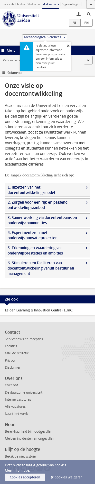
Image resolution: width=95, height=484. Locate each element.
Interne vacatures (18, 399)
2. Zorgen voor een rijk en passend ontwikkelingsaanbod (37, 205)
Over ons (11, 385)
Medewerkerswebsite (16, 60)
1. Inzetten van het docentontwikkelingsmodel (31, 190)
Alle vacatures (15, 406)
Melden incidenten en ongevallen (29, 438)
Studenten (34, 4)
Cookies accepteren (25, 477)
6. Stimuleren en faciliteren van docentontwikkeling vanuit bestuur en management (41, 268)
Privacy (10, 360)
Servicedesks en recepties (24, 339)
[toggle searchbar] (89, 14)
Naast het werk (16, 414)
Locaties (11, 346)
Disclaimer (12, 367)
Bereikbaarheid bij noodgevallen (28, 431)
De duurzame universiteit (23, 392)
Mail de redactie (17, 353)
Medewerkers (50, 4)
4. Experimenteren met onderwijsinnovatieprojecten (32, 235)
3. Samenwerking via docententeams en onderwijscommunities (42, 220)
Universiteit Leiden (13, 4)
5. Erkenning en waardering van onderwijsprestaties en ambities (35, 250)
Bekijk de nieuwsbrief (21, 456)
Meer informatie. (17, 470)
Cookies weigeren (69, 477)
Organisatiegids (71, 4)
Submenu (14, 73)
